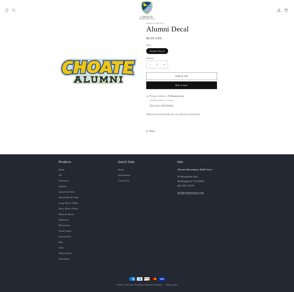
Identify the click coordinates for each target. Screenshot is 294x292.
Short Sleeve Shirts (68, 208)
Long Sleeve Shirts (68, 203)
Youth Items (65, 231)
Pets (61, 242)
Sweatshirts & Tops (69, 197)
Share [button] (152, 131)
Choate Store (129, 285)
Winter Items (65, 253)
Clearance (64, 180)
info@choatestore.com (190, 192)
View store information (162, 105)
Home (62, 169)
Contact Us (123, 180)
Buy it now (181, 85)
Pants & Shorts (66, 214)
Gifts (61, 247)
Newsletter (64, 258)
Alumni (62, 186)
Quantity (150, 58)
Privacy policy (172, 285)
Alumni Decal (157, 51)
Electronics (64, 225)
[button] (6, 10)
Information (124, 175)
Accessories (65, 236)
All (60, 175)
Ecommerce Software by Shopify (148, 285)
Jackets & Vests (67, 192)
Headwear (64, 220)
